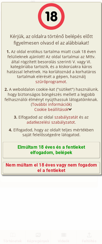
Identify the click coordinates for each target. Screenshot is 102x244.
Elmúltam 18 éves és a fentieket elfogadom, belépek (51, 149)
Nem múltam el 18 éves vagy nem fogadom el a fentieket (51, 167)
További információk (51, 104)
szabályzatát (66, 117)
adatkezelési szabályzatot (51, 122)
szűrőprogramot (50, 81)
